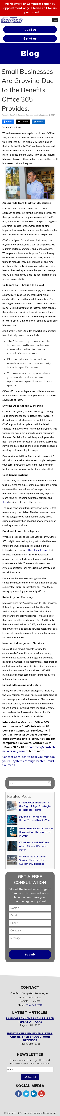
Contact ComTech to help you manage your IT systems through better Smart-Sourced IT (28, 761)
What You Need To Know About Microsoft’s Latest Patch (34, 846)
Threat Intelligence (38, 550)
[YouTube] (41, 1093)
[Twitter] (26, 1093)
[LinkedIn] (34, 1093)
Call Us (31, 29)
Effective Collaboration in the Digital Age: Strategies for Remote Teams (35, 806)
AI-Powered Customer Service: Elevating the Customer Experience (32, 860)
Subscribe (30, 1076)
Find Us (31, 38)
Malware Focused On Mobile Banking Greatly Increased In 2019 (36, 832)
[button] (55, 20)
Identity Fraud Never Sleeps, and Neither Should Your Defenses (30, 1037)
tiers (5, 502)
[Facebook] (18, 1093)
